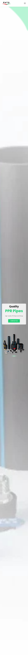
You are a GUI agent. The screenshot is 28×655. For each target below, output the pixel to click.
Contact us (14, 321)
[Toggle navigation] (25, 3)
